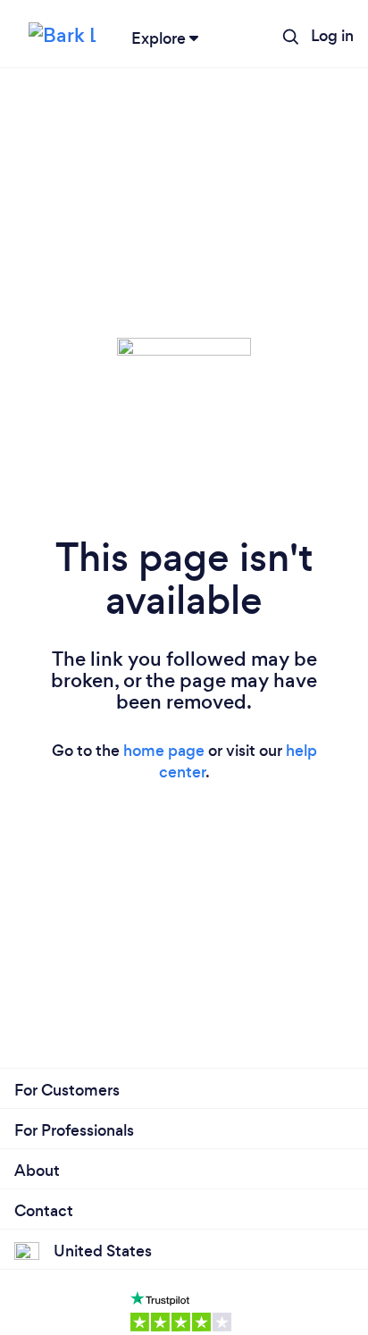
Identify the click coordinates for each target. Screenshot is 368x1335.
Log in (332, 35)
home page (164, 750)
